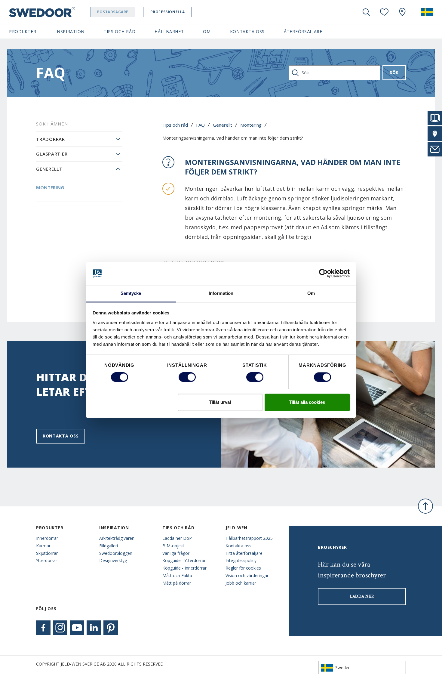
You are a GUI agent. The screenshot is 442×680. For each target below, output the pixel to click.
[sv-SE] (427, 12)
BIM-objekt (173, 546)
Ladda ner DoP (177, 538)
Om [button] (206, 31)
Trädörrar (50, 139)
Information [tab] (221, 293)
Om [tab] (311, 293)
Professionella (167, 11)
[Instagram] (60, 627)
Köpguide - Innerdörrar (184, 568)
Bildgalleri (108, 546)
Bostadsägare (112, 11)
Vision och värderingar (247, 575)
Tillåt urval (220, 402)
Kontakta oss (60, 436)
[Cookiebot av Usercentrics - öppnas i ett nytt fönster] (323, 273)
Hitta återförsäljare (244, 553)
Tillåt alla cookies (307, 402)
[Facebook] (43, 627)
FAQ (200, 125)
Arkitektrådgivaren (116, 538)
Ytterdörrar (46, 560)
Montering (251, 125)
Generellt (222, 125)
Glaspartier (51, 154)
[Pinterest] (110, 627)
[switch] (187, 377)
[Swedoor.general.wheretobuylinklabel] (402, 12)
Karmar (43, 546)
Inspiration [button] (69, 31)
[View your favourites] (384, 12)
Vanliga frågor (175, 553)
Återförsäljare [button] (303, 31)
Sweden (343, 667)
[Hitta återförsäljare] (435, 133)
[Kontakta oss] (435, 149)
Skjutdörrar (47, 553)
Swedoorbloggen (115, 553)
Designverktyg (113, 560)
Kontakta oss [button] (247, 31)
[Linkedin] (94, 627)
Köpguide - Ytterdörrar (184, 560)
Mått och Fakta (177, 575)
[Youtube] (77, 627)
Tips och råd (175, 125)
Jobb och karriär (241, 583)
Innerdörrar (47, 538)
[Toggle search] (366, 12)
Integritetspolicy (241, 560)
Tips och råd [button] (119, 31)
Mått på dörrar (176, 583)
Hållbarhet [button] (169, 31)
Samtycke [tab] (131, 293)
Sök (394, 72)
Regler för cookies (243, 568)
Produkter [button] (22, 31)
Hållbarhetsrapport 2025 (249, 538)
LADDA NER (362, 596)
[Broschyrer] (435, 118)
